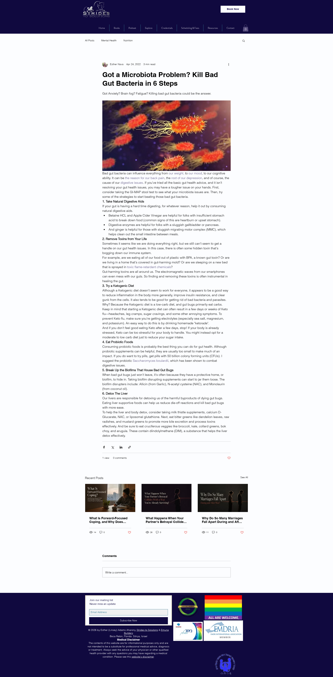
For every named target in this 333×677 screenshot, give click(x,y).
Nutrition (128, 40)
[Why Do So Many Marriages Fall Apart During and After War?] (223, 498)
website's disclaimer (143, 656)
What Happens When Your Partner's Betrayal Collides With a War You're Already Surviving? (165, 520)
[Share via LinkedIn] (121, 447)
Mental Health (109, 40)
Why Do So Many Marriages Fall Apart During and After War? (222, 520)
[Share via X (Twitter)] (112, 447)
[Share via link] (129, 447)
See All (244, 477)
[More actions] (229, 64)
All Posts (89, 40)
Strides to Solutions (147, 630)
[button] (246, 28)
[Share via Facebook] (104, 447)
